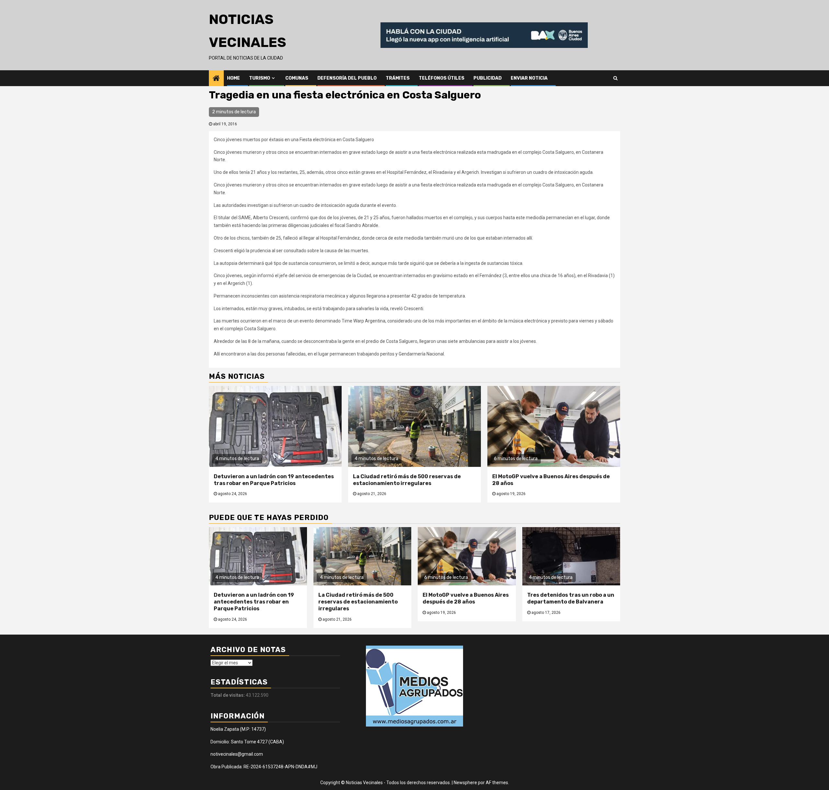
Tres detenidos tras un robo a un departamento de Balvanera (570, 598)
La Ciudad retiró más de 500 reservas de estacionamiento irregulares (407, 479)
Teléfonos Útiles (441, 78)
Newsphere (465, 782)
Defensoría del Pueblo (347, 78)
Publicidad (487, 78)
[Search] (615, 78)
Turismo (259, 78)
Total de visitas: (228, 695)
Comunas (296, 78)
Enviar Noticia (529, 78)
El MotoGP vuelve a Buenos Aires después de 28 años (466, 598)
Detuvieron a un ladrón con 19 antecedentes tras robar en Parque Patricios (274, 479)
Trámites (398, 78)
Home (233, 78)
